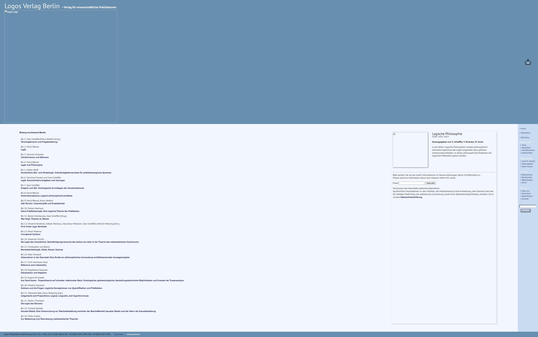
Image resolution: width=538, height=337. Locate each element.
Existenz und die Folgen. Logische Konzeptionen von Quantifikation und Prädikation (61, 288)
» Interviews (525, 193)
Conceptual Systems (30, 234)
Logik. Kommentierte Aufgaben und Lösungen (43, 180)
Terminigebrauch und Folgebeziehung (39, 141)
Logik (23, 149)
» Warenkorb (525, 132)
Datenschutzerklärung (411, 197)
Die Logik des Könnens (32, 303)
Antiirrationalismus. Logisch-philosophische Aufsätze (46, 195)
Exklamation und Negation (34, 272)
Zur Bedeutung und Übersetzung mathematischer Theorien (49, 318)
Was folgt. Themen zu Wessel (35, 218)
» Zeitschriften (526, 152)
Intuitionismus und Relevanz (35, 157)
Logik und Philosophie (31, 164)
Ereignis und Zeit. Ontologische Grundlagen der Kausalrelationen (52, 188)
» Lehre (523, 182)
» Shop (523, 145)
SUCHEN (525, 210)
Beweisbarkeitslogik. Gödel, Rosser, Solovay (42, 249)
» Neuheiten (525, 147)
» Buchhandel (526, 177)
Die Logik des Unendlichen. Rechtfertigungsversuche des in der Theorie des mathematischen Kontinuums (80, 241)
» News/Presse (526, 196)
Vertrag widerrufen (133, 334)
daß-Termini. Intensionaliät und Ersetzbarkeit (43, 203)
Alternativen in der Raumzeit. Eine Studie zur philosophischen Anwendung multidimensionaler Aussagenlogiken (75, 257)
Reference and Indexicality (34, 265)
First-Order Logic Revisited (34, 226)
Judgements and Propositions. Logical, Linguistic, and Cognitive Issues (55, 295)
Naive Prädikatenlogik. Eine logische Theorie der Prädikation (50, 211)
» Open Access (526, 166)
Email (395, 183)
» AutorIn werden (527, 161)
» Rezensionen (526, 174)
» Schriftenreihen (527, 150)
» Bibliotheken (526, 180)
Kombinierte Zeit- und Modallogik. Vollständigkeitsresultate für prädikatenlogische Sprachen (66, 172)
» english (523, 128)
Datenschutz (118, 334)
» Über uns (525, 190)
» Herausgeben (526, 163)
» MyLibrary (525, 137)
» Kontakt (524, 198)
